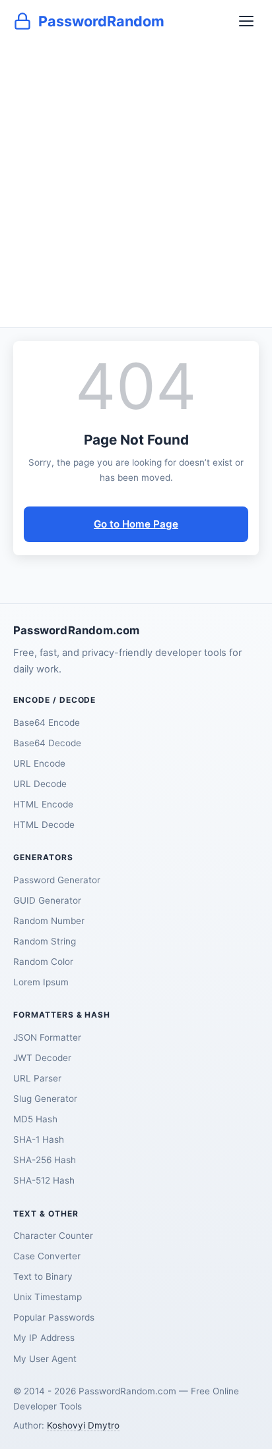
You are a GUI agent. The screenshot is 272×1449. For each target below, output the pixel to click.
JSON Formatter (47, 1037)
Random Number (49, 921)
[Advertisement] (136, 185)
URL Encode (39, 763)
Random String (44, 941)
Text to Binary (43, 1276)
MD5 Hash (35, 1119)
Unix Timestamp (47, 1297)
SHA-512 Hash (44, 1180)
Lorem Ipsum (41, 982)
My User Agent (45, 1358)
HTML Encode (43, 804)
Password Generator (56, 880)
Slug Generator (45, 1098)
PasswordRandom (101, 21)
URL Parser (37, 1078)
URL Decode (40, 784)
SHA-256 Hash (44, 1160)
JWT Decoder (42, 1058)
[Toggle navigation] (246, 21)
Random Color (43, 961)
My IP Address (44, 1337)
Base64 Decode (47, 743)
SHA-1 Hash (38, 1139)
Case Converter (47, 1256)
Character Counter (53, 1235)
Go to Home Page (136, 524)
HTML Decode (44, 824)
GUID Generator (47, 900)
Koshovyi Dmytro (83, 1425)
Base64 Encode (46, 722)
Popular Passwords (53, 1317)
